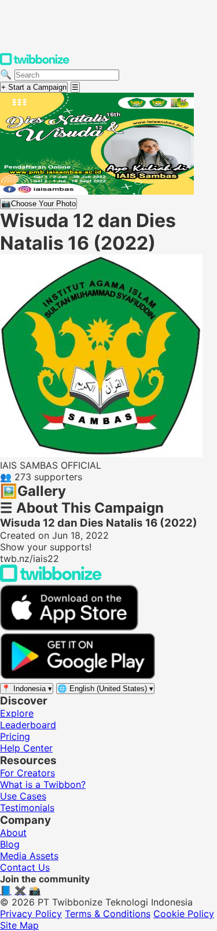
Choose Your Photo (38, 203)
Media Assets (29, 855)
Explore (17, 713)
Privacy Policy (31, 913)
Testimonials (27, 807)
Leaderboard (28, 725)
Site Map (19, 925)
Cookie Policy (183, 913)
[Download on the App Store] (69, 627)
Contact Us (25, 867)
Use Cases (23, 796)
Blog (10, 844)
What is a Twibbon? (43, 784)
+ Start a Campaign (34, 87)
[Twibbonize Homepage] (34, 62)
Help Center (26, 748)
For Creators (27, 773)
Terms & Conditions (107, 913)
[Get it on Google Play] (77, 676)
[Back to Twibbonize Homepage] (51, 579)
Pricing (15, 736)
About (13, 832)
